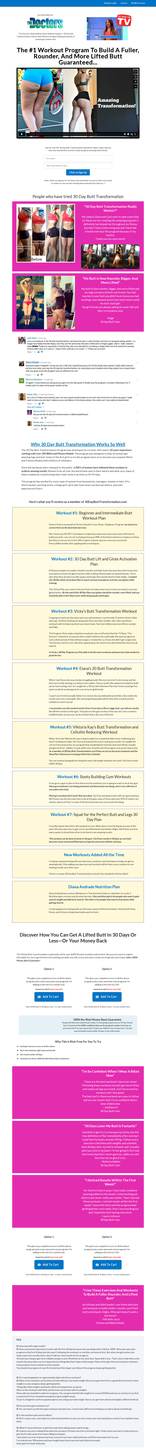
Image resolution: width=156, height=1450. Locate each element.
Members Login (110, 3)
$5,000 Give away (138, 3)
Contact (123, 3)
